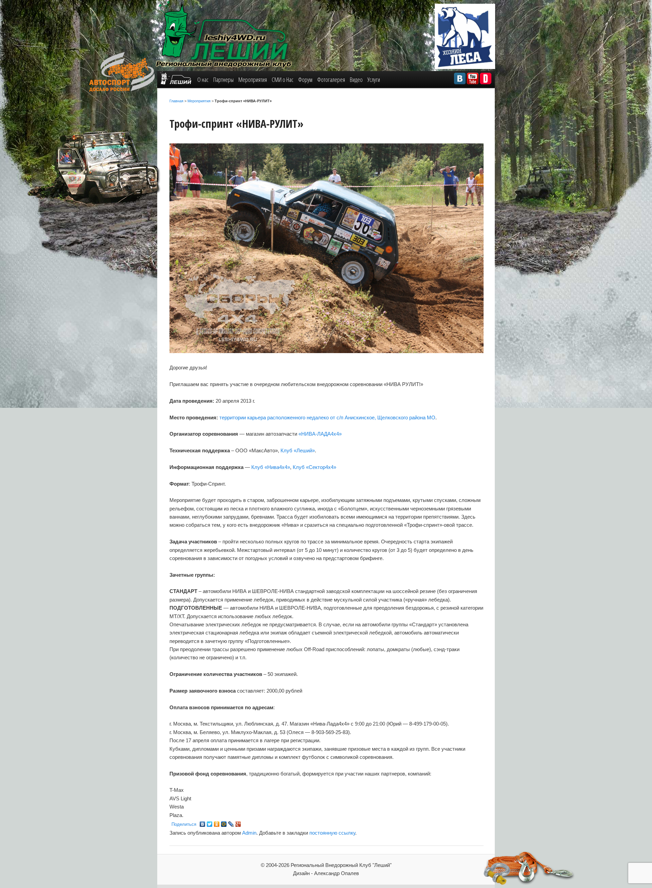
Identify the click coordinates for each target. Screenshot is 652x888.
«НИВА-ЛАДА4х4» (320, 434)
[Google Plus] (238, 824)
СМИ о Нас (282, 79)
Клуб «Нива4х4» (270, 467)
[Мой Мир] (224, 824)
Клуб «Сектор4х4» (314, 467)
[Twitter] (209, 824)
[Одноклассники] (216, 824)
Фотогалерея (331, 79)
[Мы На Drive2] (485, 78)
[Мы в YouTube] (472, 78)
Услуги (373, 79)
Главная (176, 101)
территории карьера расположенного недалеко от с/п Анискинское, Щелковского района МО (327, 417)
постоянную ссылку (332, 833)
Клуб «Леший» (297, 450)
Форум (305, 79)
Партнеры (223, 79)
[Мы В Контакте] (460, 78)
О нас (203, 79)
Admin (249, 833)
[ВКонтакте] (202, 824)
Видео (356, 79)
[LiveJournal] (231, 824)
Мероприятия (252, 79)
